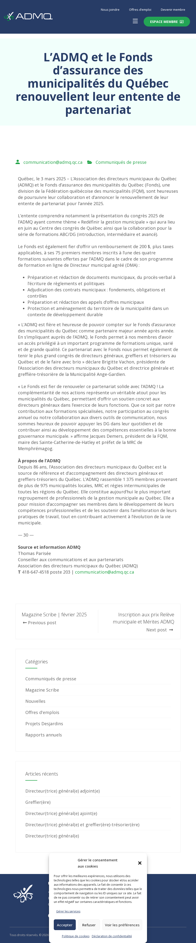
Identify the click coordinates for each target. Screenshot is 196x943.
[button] (139, 863)
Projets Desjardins (44, 723)
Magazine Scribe (42, 690)
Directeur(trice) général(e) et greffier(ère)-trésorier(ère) (82, 824)
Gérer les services (68, 911)
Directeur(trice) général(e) (52, 836)
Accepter (64, 924)
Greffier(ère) (37, 802)
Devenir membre (173, 9)
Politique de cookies (75, 936)
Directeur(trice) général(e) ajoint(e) (61, 813)
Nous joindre (110, 9)
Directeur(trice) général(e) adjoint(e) (62, 791)
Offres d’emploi (140, 9)
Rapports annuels (43, 735)
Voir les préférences (122, 924)
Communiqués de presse (121, 162)
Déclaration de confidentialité (112, 936)
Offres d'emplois (42, 712)
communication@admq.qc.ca (52, 162)
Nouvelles (35, 701)
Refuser (89, 924)
